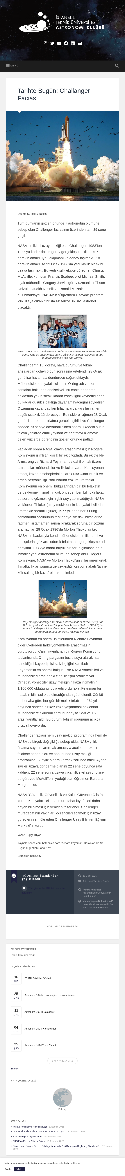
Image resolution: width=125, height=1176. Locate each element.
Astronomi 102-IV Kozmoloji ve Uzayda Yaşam (50, 995)
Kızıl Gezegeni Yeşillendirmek (28, 1136)
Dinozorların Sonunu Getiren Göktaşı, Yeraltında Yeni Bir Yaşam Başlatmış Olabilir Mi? (56, 1146)
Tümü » (14, 1068)
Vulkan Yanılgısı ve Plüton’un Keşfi (30, 1126)
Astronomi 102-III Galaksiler (39, 1012)
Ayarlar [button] (8, 1169)
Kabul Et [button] (19, 1169)
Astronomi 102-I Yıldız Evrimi (40, 1045)
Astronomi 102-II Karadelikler (40, 1028)
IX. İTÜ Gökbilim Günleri (38, 978)
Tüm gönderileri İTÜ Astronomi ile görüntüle (43, 890)
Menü (14, 65)
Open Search (116, 66)
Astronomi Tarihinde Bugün (96, 881)
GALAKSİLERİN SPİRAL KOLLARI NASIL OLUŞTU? (39, 1131)
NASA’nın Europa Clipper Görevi (29, 1141)
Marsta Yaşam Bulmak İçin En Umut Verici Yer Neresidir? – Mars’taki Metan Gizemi (98, 904)
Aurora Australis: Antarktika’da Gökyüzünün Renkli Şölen (97, 892)
